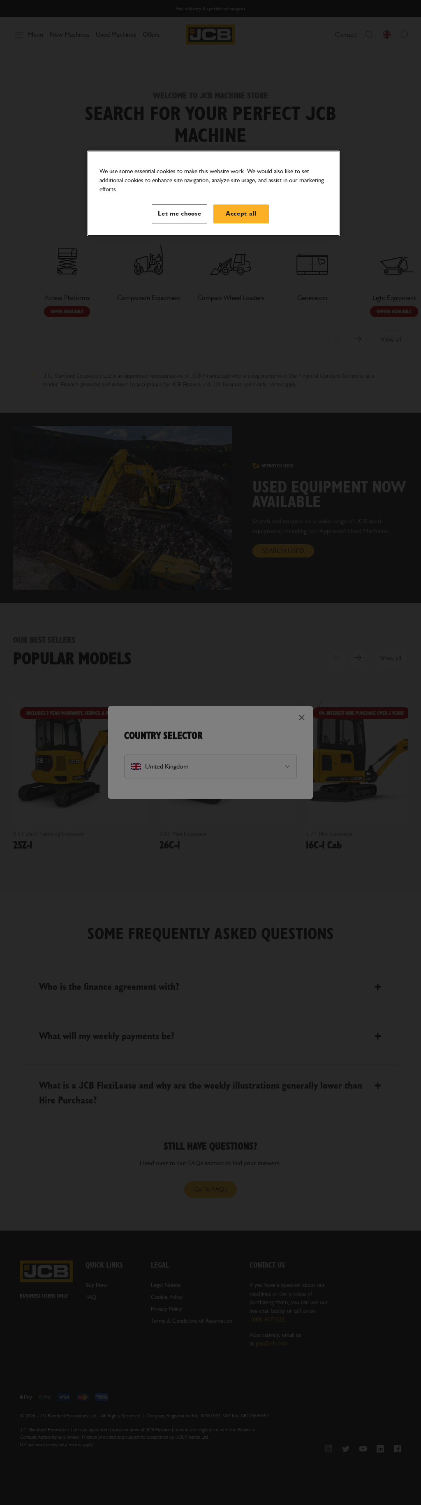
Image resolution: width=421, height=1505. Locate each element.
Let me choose (179, 214)
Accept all (241, 214)
